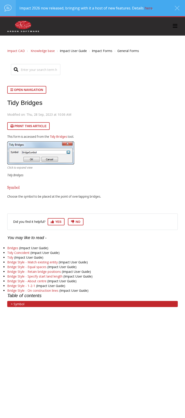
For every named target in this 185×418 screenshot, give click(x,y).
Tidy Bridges (58, 137)
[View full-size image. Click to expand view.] (40, 153)
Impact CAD (16, 51)
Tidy (10, 257)
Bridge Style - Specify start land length (34, 276)
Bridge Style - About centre (26, 281)
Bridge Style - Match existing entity (32, 262)
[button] (175, 26)
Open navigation (28, 90)
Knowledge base (43, 51)
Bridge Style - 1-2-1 (21, 286)
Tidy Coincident (18, 253)
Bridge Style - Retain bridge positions (34, 271)
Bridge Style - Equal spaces (26, 267)
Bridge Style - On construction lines (32, 290)
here (149, 8)
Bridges (12, 248)
